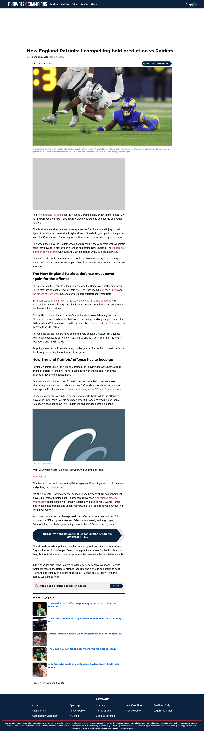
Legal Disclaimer (163, 710)
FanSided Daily (162, 705)
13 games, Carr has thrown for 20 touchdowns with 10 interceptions (72, 300)
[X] (186, 4)
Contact (100, 705)
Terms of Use (103, 710)
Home (36, 683)
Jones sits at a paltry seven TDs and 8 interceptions (92, 389)
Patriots (54, 4)
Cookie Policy (133, 710)
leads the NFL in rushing (111, 323)
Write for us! (39, 476)
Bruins (84, 4)
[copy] (50, 63)
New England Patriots (49, 214)
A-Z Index (75, 715)
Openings (75, 705)
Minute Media (18, 723)
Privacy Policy (77, 710)
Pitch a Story (39, 710)
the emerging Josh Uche (46, 293)
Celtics (75, 4)
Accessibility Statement (45, 715)
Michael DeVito (39, 57)
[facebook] (181, 4)
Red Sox (65, 4)
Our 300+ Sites (134, 705)
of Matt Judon (110, 289)
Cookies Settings (105, 715)
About (94, 4)
